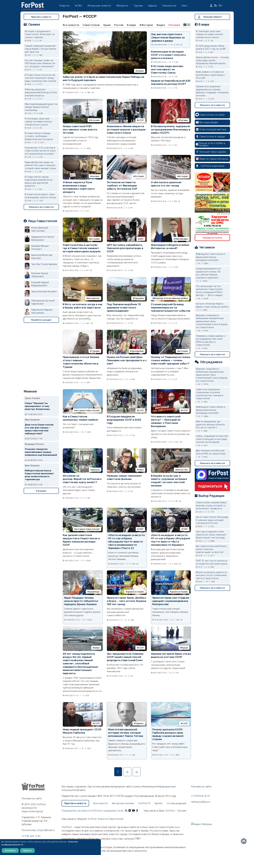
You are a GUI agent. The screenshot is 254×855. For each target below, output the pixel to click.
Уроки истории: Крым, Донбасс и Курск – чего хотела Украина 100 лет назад (126, 601)
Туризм (138, 5)
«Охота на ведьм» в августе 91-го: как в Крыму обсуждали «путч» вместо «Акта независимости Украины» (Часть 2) (126, 542)
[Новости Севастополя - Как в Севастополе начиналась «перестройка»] (83, 390)
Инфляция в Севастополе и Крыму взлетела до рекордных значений (210, 256)
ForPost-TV (144, 803)
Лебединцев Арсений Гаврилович (43, 302)
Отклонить (10, 850)
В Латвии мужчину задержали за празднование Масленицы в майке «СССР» (170, 129)
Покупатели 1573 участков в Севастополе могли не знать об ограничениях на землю (40, 150)
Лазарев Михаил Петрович (40, 247)
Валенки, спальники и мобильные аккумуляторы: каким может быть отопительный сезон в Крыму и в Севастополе (212, 321)
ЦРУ (141, 238)
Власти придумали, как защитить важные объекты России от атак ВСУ (210, 424)
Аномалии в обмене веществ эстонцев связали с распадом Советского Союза (126, 129)
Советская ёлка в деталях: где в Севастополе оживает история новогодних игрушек (82, 248)
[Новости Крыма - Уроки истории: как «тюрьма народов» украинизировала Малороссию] (171, 572)
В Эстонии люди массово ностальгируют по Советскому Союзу (167, 69)
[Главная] (33, 4)
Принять (27, 850)
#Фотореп (146, 25)
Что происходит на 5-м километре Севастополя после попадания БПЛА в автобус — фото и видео (209, 291)
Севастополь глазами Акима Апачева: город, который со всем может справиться (211, 505)
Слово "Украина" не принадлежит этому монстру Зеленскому (37, 406)
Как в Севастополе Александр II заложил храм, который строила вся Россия (212, 519)
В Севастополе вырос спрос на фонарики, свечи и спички (40, 196)
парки (140, 70)
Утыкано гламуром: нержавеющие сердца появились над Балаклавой (41, 452)
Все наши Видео (208, 122)
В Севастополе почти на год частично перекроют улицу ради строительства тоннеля (40, 77)
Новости (64, 5)
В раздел (41, 490)
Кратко (159, 803)
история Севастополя (88, 410)
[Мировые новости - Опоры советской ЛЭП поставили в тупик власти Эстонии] (83, 100)
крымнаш (94, 591)
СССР (141, 120)
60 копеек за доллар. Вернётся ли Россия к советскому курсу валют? (82, 479)
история (183, 176)
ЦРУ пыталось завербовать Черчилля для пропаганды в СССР (125, 248)
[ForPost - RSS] (126, 810)
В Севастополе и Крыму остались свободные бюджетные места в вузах (39, 136)
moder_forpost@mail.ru (42, 830)
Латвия (184, 120)
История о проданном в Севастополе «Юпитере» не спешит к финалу (40, 34)
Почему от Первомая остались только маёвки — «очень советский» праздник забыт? (170, 360)
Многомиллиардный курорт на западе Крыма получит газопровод (41, 106)
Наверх (244, 841)
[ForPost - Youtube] (133, 810)
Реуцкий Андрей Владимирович (40, 284)
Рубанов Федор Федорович (39, 275)
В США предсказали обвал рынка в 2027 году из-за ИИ (210, 47)
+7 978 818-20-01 (200, 796)
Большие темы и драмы (212, 151)
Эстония (95, 120)
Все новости (71, 25)
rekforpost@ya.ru (200, 801)
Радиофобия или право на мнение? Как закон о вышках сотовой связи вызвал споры (40, 165)
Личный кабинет (212, 16)
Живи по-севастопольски (213, 158)
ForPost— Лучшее (175, 810)
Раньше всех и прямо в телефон (212, 144)
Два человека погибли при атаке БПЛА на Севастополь (211, 452)
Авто (184, 5)
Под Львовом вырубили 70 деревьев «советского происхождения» (124, 307)
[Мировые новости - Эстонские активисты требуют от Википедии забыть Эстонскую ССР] (127, 156)
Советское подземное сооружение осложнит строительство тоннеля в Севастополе (209, 394)
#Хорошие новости (99, 5)
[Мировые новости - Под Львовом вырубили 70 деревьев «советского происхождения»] (127, 278)
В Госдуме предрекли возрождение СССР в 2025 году (124, 419)
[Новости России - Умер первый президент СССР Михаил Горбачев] (83, 703)
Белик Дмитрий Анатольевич (39, 229)
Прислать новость (41, 16)
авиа (97, 647)
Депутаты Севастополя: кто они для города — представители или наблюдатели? (39, 429)
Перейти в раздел (41, 319)
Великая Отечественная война (171, 298)
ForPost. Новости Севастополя (105, 818)
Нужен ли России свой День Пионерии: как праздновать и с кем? (127, 360)
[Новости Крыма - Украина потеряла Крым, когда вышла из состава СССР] (171, 627)
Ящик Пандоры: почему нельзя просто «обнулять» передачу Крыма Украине (81, 601)
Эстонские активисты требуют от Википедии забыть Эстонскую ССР (122, 185)
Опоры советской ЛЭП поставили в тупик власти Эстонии (80, 129)
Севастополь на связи (212, 114)
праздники (138, 351)
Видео (161, 25)
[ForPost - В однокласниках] (137, 810)
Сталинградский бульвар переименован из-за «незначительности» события (170, 307)
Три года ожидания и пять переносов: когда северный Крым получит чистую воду (211, 534)
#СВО (78, 5)
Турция (96, 351)
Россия (118, 25)
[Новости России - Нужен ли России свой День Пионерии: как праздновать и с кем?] (127, 331)
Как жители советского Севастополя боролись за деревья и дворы (168, 37)
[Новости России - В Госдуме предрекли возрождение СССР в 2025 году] (127, 390)
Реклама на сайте (32, 798)
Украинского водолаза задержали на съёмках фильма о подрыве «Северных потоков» (212, 91)
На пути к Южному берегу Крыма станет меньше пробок (212, 305)
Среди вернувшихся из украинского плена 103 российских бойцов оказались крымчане (208, 273)
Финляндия (181, 238)
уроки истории (135, 591)
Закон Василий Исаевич (44, 291)
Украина (139, 298)
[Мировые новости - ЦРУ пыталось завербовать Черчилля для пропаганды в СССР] (127, 219)
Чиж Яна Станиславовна (44, 264)
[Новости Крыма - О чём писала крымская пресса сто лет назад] (171, 156)
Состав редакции (176, 803)
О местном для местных (213, 129)
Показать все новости (41, 207)
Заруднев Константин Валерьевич (42, 238)
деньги (96, 469)
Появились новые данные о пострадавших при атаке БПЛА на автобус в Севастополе (210, 340)
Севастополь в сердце (212, 136)
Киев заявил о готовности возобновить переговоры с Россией (210, 74)
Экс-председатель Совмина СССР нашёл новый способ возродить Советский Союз (125, 657)
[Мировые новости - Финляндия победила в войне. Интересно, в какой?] (171, 219)
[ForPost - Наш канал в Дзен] (139, 810)
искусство (182, 469)
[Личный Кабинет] (211, 5)
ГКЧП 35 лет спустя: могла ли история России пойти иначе (212, 562)
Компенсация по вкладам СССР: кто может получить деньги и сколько (168, 55)
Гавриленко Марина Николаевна (41, 311)
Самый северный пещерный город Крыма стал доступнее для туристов (40, 48)
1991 (141, 529)
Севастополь (91, 25)
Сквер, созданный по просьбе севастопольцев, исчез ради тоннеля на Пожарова (212, 438)
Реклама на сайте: (201, 786)
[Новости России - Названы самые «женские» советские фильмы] (127, 449)
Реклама (174, 25)
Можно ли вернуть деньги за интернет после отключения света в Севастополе (211, 575)
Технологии (169, 5)
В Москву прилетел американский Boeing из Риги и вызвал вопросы (41, 92)
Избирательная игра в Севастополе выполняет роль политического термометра (39, 475)
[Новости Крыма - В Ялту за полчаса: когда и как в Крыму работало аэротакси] (83, 278)
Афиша (152, 5)
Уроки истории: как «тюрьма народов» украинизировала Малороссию (170, 601)
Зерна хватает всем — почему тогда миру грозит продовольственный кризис (212, 60)
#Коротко (122, 5)
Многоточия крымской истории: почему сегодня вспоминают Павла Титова (125, 732)
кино (141, 469)
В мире (131, 25)
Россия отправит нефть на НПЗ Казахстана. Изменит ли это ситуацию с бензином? (40, 63)
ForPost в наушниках (213, 166)
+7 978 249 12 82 (31, 836)
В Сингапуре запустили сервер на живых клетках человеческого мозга (38, 121)
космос (96, 176)
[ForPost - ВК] (129, 810)
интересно (94, 298)
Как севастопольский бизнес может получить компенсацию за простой (211, 549)
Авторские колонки (123, 803)
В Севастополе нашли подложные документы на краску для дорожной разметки (39, 181)
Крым (107, 25)
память (140, 723)
